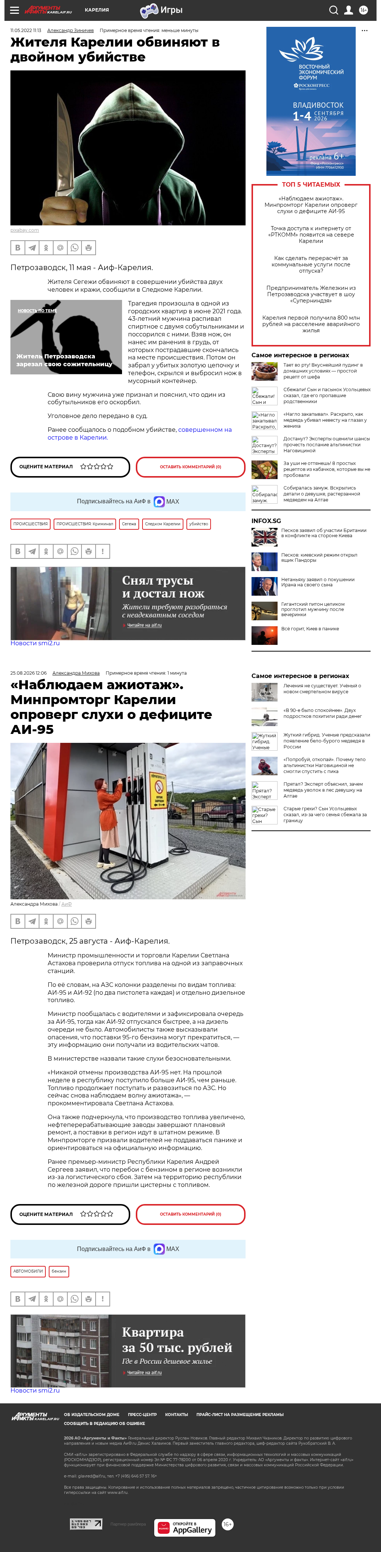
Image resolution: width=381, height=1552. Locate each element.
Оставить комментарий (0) (190, 467)
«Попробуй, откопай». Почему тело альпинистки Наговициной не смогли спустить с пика (325, 765)
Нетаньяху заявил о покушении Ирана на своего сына (318, 582)
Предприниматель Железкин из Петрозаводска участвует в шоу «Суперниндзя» (311, 294)
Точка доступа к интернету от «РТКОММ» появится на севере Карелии (311, 234)
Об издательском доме (91, 1414)
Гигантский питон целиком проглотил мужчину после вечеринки (313, 609)
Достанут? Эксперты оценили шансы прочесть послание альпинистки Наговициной (327, 444)
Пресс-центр (142, 1414)
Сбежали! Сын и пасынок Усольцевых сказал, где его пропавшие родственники (327, 395)
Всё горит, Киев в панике (310, 628)
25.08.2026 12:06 (28, 673)
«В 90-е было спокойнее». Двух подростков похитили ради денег (323, 713)
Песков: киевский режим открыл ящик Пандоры (319, 557)
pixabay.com (24, 230)
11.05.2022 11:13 (25, 30)
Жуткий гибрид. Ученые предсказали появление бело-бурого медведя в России (327, 741)
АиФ (66, 904)
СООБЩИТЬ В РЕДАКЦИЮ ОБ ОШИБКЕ (104, 1423)
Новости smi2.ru (35, 643)
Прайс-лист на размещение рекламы (240, 1414)
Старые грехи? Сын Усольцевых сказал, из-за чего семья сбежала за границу (325, 814)
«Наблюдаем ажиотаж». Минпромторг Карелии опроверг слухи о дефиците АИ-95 (311, 205)
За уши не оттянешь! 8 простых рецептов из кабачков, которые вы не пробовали (327, 469)
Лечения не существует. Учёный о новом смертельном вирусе (322, 688)
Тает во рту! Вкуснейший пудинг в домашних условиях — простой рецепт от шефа (323, 371)
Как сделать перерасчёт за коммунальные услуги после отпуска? (311, 264)
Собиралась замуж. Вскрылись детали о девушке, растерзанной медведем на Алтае (322, 494)
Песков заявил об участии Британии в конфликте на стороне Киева (323, 533)
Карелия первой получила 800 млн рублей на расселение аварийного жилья (311, 324)
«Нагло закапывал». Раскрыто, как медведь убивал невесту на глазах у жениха (325, 420)
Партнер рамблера (128, 1524)
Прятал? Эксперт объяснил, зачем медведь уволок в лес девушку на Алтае (323, 790)
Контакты (176, 1414)
